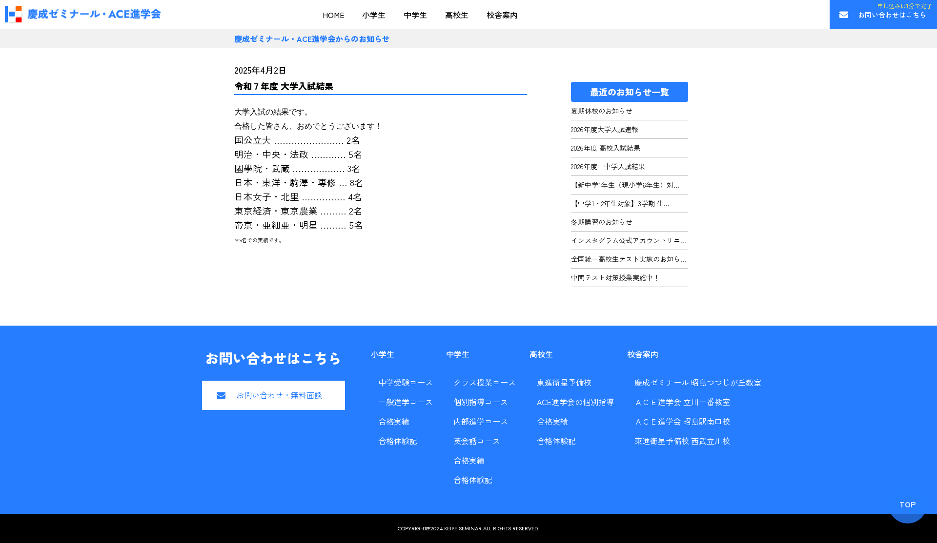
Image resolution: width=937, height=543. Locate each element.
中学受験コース (405, 382)
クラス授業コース (484, 382)
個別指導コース (480, 401)
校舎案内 (502, 14)
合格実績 (393, 421)
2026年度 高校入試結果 (605, 148)
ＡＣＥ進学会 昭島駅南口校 (682, 421)
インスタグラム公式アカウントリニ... (628, 240)
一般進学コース (405, 401)
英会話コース (476, 440)
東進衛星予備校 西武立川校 (682, 440)
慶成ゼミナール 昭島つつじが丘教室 (697, 382)
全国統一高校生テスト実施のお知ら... (628, 259)
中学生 (415, 14)
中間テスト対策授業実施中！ (615, 277)
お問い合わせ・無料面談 (279, 395)
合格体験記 (397, 440)
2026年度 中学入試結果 (608, 166)
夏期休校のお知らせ (601, 111)
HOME (334, 14)
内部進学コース (480, 421)
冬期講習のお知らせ (601, 222)
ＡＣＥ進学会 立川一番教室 (682, 401)
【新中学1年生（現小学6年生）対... (625, 185)
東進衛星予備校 (564, 382)
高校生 (456, 14)
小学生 (374, 14)
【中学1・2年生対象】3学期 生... (620, 203)
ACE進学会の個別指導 (575, 401)
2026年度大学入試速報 (604, 129)
